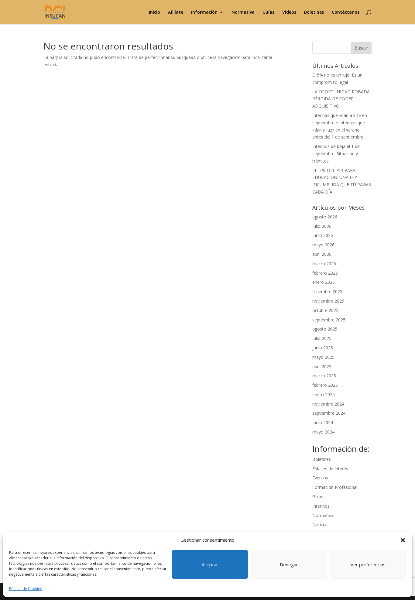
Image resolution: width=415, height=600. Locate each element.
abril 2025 (321, 366)
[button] (403, 540)
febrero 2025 (325, 385)
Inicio (154, 12)
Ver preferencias (368, 564)
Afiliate (175, 12)
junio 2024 (322, 422)
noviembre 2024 (328, 404)
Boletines (314, 12)
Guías (268, 12)
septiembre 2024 (328, 413)
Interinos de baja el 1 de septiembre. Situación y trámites (336, 153)
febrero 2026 (325, 273)
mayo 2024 (323, 432)
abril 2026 (321, 254)
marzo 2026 (324, 263)
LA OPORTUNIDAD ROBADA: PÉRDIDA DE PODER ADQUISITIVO (341, 99)
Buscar (361, 48)
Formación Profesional (334, 487)
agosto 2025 (324, 329)
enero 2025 (323, 394)
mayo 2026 (323, 245)
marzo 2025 (324, 376)
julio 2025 (321, 338)
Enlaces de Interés (330, 468)
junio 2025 (322, 348)
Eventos (320, 478)
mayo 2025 (323, 357)
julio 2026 (321, 226)
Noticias (320, 524)
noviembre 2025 (328, 301)
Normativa (243, 12)
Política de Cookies (25, 588)
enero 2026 (323, 282)
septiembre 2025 (328, 320)
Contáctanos (345, 12)
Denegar (289, 564)
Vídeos (289, 12)
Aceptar (210, 564)
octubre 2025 (325, 310)
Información (204, 12)
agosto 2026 (324, 217)
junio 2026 (322, 235)
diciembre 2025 (327, 291)
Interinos (321, 506)
